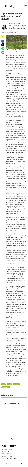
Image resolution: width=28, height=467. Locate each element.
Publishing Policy (7, 456)
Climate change (5, 387)
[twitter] (2, 44)
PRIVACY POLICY (6, 454)
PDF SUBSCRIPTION (7, 449)
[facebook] (2, 41)
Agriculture (16, 384)
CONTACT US (5, 451)
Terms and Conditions (9, 458)
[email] (2, 52)
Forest (9, 384)
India (3, 384)
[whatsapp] (2, 48)
